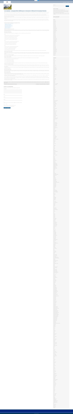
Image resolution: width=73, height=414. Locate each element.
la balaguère (55, 197)
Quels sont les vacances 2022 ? (8, 27)
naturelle (54, 245)
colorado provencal (55, 127)
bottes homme (55, 101)
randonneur (55, 321)
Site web (4, 99)
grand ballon (55, 173)
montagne (55, 238)
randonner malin (55, 320)
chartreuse (55, 116)
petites (54, 262)
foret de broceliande (56, 151)
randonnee (55, 305)
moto (54, 241)
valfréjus (54, 378)
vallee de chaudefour (56, 379)
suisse (54, 364)
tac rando (55, 365)
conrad (54, 128)
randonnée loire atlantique (56, 314)
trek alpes (55, 370)
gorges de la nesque (56, 165)
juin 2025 (54, 33)
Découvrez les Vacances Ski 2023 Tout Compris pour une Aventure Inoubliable (61, 11)
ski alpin (54, 349)
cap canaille (55, 105)
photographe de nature (56, 263)
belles (54, 93)
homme (54, 189)
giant (54, 157)
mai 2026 (54, 23)
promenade (55, 276)
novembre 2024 (55, 39)
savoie (54, 337)
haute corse (55, 178)
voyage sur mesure (55, 401)
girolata (54, 158)
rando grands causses (56, 291)
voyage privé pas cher (56, 400)
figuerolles (55, 150)
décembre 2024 (55, 38)
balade (54, 82)
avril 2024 (55, 45)
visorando (55, 395)
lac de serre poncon (55, 202)
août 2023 (55, 52)
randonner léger (55, 319)
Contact (68, 2)
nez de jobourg (55, 248)
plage (54, 268)
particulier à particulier (56, 260)
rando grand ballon (55, 290)
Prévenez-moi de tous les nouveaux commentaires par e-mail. (10, 105)
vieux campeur (55, 393)
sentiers (54, 344)
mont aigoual (55, 232)
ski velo (54, 356)
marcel (54, 217)
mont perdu (55, 234)
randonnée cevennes (56, 306)
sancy (54, 335)
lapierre (54, 204)
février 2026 (55, 26)
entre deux (55, 143)
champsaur (55, 113)
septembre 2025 (55, 30)
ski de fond (55, 351)
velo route (55, 385)
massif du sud (55, 226)
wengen (54, 407)
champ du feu (55, 112)
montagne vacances (55, 239)
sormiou (54, 359)
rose (54, 329)
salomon (54, 334)
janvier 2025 (55, 37)
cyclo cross (55, 135)
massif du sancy (55, 225)
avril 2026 (55, 24)
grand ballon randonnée (56, 174)
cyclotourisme (55, 137)
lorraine (54, 211)
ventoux (54, 389)
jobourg (54, 194)
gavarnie (54, 156)
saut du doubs (55, 336)
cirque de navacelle (55, 123)
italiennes (55, 193)
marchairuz (55, 219)
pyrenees (54, 282)
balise (54, 86)
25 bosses (55, 60)
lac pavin (54, 203)
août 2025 (55, 31)
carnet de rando (55, 108)
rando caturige (55, 289)
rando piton (55, 298)
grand (54, 172)
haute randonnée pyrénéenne (56, 182)
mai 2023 (54, 55)
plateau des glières (55, 271)
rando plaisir (55, 299)
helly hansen (55, 186)
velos (54, 388)
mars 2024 (55, 46)
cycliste (54, 134)
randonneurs (55, 322)
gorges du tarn (55, 167)
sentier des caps (55, 342)
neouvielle (55, 247)
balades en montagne (56, 83)
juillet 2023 (55, 53)
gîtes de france (55, 160)
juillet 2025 (55, 32)
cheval (54, 119)
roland (54, 328)
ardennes (55, 76)
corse (54, 129)
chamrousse (55, 114)
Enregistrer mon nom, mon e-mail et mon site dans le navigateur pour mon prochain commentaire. (13, 102)
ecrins (54, 142)
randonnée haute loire (56, 313)
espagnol (54, 145)
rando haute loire (55, 292)
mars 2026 (55, 25)
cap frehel (55, 106)
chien (54, 120)
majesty (54, 216)
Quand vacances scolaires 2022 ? (8, 24)
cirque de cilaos (55, 122)
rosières (54, 330)
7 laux (54, 64)
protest (54, 278)
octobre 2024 (55, 40)
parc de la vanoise (55, 255)
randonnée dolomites (56, 311)
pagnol (54, 252)
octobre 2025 (55, 29)
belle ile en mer (55, 91)
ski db (54, 350)
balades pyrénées (55, 84)
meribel (54, 230)
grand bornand (55, 175)
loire (54, 210)
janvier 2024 (55, 48)
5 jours (54, 63)
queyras (54, 284)
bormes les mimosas (56, 100)
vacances (54, 374)
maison (54, 215)
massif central (55, 223)
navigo (54, 246)
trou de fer (55, 371)
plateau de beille (55, 269)
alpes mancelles (55, 68)
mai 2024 (54, 44)
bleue (54, 98)
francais (54, 152)
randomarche (55, 304)
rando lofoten (55, 293)
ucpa (54, 372)
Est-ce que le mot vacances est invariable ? (9, 25)
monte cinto (55, 240)
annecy (54, 75)
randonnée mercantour (56, 315)
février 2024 (55, 47)
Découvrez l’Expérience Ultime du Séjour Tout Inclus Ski (59, 12)
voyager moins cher (55, 402)
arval (54, 77)
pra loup (54, 275)
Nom (4, 94)
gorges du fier (55, 166)
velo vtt (54, 387)
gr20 (54, 171)
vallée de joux (55, 380)
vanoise (54, 381)
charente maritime (55, 115)
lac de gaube (55, 201)
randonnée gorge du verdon (56, 312)
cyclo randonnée (55, 136)
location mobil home (56, 209)
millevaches (55, 231)
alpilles (54, 70)
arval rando (55, 78)
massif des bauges (55, 224)
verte (54, 392)
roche (54, 327)
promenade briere (55, 277)
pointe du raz (55, 274)
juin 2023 (54, 54)
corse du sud (55, 130)
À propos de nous (64, 2)
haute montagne (55, 181)
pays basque (55, 261)
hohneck (54, 187)
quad (54, 283)
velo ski (54, 386)
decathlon (55, 138)
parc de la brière (55, 254)
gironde (54, 159)
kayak (54, 196)
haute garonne (55, 179)
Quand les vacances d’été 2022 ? (8, 26)
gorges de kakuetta (55, 164)
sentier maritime (55, 343)
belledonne (55, 92)
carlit (54, 107)
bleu (54, 97)
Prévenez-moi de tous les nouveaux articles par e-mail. (9, 106)
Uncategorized (55, 373)
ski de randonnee (55, 352)
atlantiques (55, 79)
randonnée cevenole (56, 307)
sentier (54, 341)
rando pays (55, 297)
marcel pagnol (55, 218)
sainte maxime (55, 333)
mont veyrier (55, 237)
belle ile (54, 90)
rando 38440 (55, 285)
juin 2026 (54, 22)
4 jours (54, 62)
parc (54, 253)
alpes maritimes (55, 69)
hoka (54, 188)
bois (54, 99)
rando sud (55, 300)
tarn (54, 366)
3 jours (54, 61)
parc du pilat (55, 256)
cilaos (54, 121)
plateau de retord (55, 270)
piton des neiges (55, 267)
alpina (54, 71)
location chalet (55, 208)
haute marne (55, 180)
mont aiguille (55, 233)
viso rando (55, 394)
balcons (54, 85)
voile (54, 396)
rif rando (54, 326)
